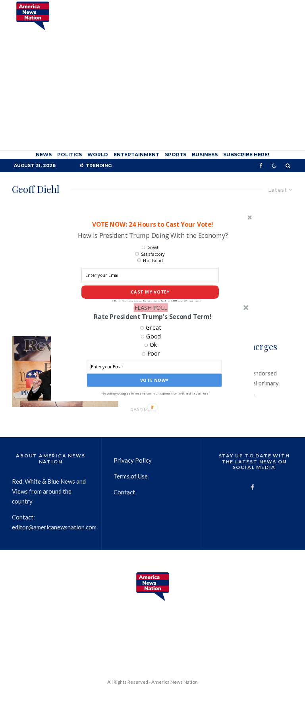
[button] (152, 316)
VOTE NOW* (154, 380)
